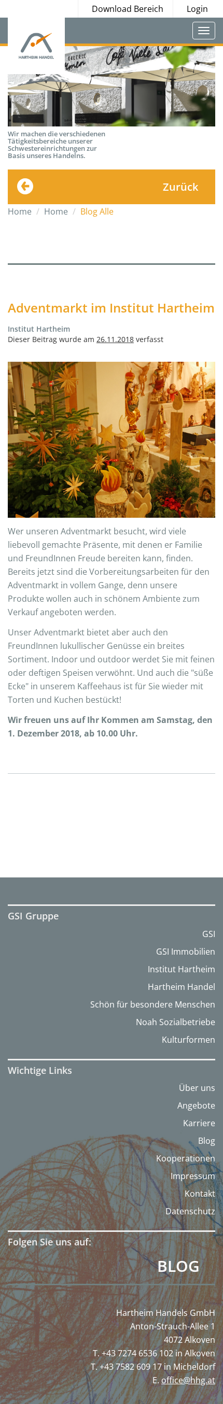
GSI (208, 934)
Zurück (180, 187)
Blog (206, 1140)
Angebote (196, 1105)
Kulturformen (188, 1039)
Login (197, 9)
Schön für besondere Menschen (152, 1004)
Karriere (199, 1123)
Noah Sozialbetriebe (175, 1022)
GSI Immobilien (185, 951)
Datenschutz (190, 1211)
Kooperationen (185, 1158)
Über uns (197, 1088)
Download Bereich (127, 9)
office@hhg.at (188, 1380)
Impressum (193, 1176)
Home (20, 211)
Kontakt (200, 1193)
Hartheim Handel (181, 986)
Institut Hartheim (181, 969)
